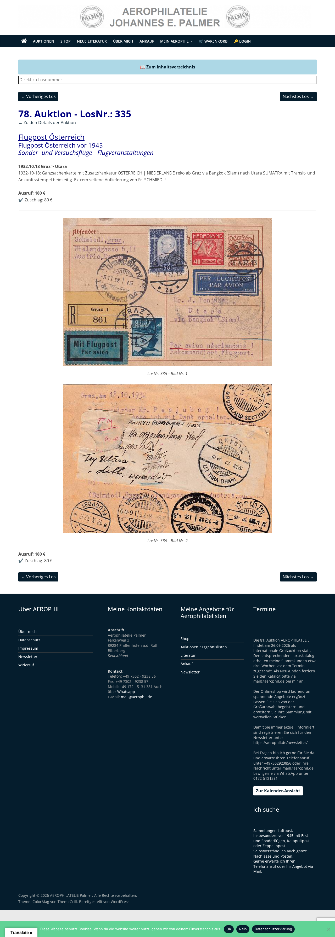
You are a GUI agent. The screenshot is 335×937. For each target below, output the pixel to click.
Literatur (188, 655)
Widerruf (26, 664)
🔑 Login (242, 41)
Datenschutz (29, 639)
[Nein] (328, 929)
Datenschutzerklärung (273, 929)
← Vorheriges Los (38, 96)
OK (228, 929)
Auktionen (43, 41)
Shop (65, 41)
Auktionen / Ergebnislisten (204, 646)
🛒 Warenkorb (213, 41)
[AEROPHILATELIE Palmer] (24, 41)
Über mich (123, 41)
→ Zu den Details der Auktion (47, 122)
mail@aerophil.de (136, 696)
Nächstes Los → (298, 96)
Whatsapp (126, 691)
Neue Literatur (92, 41)
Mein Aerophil (174, 41)
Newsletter (27, 656)
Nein (243, 929)
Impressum (28, 648)
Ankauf (146, 41)
